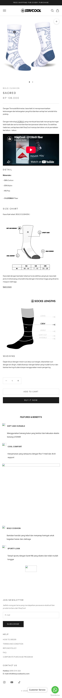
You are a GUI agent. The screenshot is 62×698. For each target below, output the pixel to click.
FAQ (4, 652)
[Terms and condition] (31, 572)
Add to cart (31, 392)
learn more (7, 287)
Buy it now (31, 400)
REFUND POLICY (10, 648)
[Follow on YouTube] (11, 682)
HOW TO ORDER (9, 639)
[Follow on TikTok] (19, 682)
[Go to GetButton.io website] (55, 695)
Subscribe (13, 624)
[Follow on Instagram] (4, 682)
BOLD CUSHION (11, 88)
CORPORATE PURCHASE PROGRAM (18, 657)
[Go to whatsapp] (55, 689)
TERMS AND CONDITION (13, 644)
